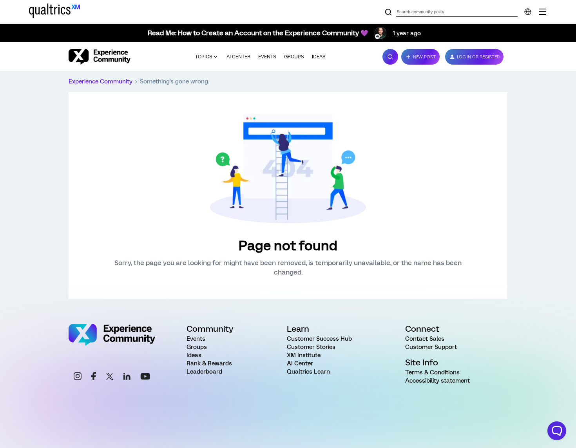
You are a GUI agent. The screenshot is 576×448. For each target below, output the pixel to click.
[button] (420, 57)
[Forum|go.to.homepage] (99, 57)
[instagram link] (78, 377)
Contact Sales (424, 338)
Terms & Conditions (432, 372)
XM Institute (304, 355)
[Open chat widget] (556, 430)
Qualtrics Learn (308, 371)
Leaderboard (204, 371)
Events (267, 57)
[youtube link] (145, 377)
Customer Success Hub (319, 338)
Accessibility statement (437, 380)
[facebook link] (93, 377)
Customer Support (431, 346)
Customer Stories (311, 346)
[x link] (109, 377)
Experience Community (100, 81)
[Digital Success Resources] (542, 11)
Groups (294, 57)
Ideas (319, 57)
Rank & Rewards (209, 363)
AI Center (238, 57)
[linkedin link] (126, 377)
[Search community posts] (388, 12)
